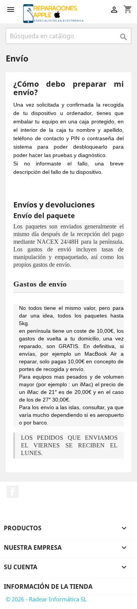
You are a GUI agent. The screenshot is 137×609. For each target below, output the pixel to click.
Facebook (12, 492)
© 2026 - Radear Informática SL (46, 599)
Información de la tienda (48, 586)
